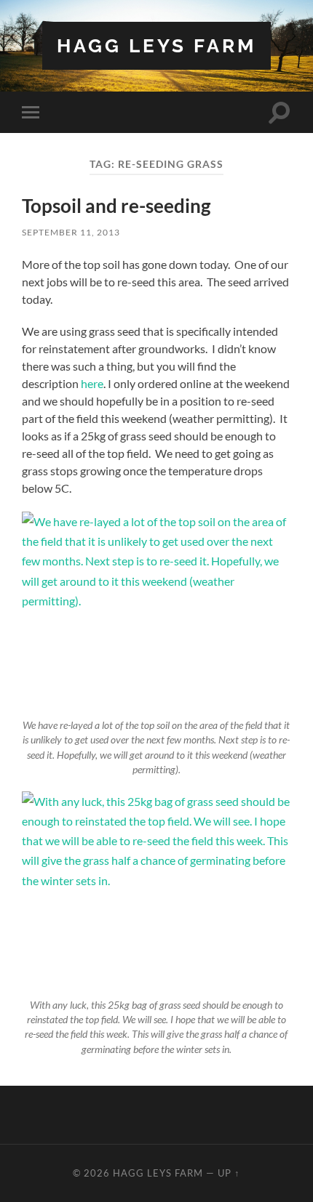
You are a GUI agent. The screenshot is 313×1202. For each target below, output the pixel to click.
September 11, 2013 (71, 232)
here (92, 383)
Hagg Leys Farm (156, 45)
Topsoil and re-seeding (116, 205)
